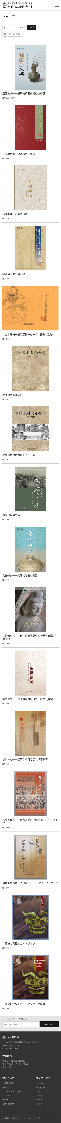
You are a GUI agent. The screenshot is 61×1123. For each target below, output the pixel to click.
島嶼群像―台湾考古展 (15, 214)
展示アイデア (8, 1095)
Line (38, 1091)
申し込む (49, 1024)
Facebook (40, 1083)
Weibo (39, 1103)
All (5, 27)
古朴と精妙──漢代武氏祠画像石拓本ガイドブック (30, 821)
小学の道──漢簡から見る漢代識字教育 (25, 759)
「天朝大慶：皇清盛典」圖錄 (18, 154)
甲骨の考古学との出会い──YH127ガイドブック (30, 883)
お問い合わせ (8, 1103)
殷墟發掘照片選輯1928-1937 (18, 455)
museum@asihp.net (11, 1048)
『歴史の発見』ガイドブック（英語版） (25, 1004)
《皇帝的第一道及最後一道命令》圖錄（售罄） (28, 334)
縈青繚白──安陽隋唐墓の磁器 (20, 575)
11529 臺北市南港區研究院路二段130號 (20, 1042)
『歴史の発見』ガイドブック (18, 943)
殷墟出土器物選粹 (12, 395)
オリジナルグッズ (17, 27)
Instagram (40, 1087)
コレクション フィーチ (12, 1091)
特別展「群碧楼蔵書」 (15, 274)
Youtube (40, 1099)
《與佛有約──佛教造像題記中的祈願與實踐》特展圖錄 (30, 637)
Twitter (39, 1095)
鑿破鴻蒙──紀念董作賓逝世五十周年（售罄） (28, 699)
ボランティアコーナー (11, 1116)
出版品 (31, 27)
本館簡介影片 (8, 1083)
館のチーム (7, 1099)
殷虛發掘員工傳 (11, 515)
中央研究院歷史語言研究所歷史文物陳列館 (17, 5)
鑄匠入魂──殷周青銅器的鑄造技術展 (23, 93)
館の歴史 (6, 1087)
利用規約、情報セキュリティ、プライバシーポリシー (24, 1118)
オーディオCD (14, 34)
